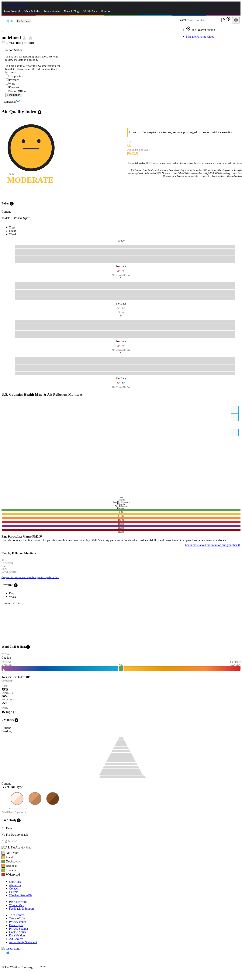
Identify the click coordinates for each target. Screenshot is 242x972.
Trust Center (16, 915)
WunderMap (16, 905)
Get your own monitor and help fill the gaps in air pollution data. (30, 577)
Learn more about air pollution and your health (212, 545)
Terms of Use (17, 918)
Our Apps (15, 881)
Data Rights (16, 925)
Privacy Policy (17, 921)
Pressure (14, 79)
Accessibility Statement (23, 942)
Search (182, 20)
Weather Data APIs (20, 895)
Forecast (14, 87)
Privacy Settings (18, 928)
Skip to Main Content (15, 5)
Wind (12, 83)
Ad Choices (16, 938)
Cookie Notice (17, 932)
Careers (13, 892)
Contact (13, 888)
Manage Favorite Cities (200, 36)
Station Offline (17, 91)
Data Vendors (17, 935)
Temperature (16, 76)
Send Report (13, 94)
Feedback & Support (21, 908)
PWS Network (18, 901)
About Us (15, 885)
